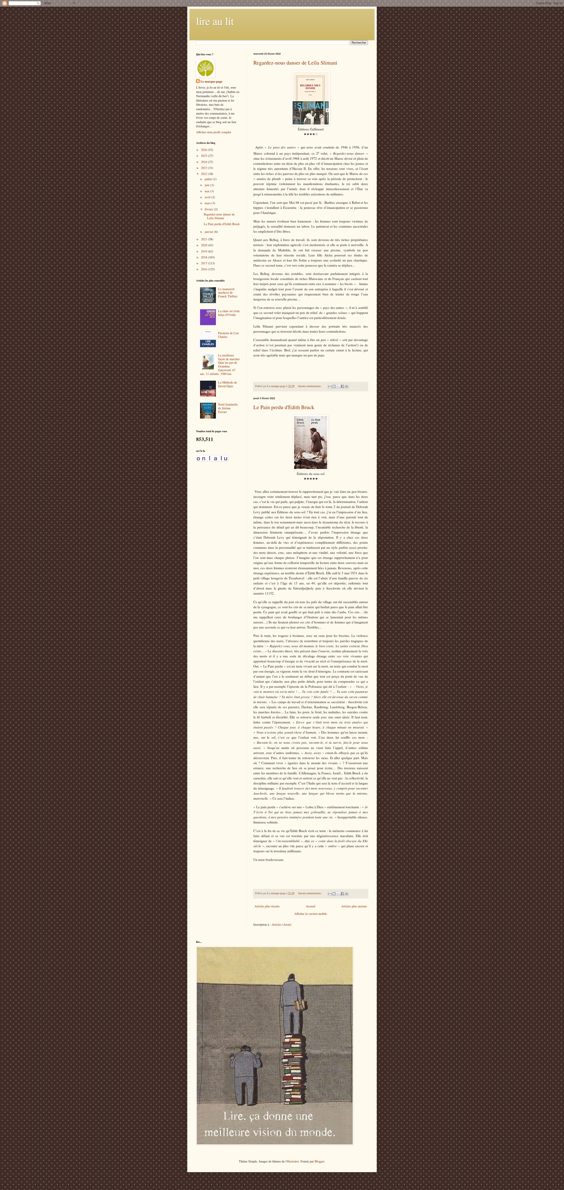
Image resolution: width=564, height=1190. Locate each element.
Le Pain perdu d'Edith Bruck (283, 407)
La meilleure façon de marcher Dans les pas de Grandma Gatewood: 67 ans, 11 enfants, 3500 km (220, 364)
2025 (204, 156)
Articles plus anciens (354, 906)
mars (208, 203)
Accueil (310, 906)
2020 (204, 245)
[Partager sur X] (338, 386)
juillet (209, 179)
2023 (204, 168)
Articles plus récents (267, 906)
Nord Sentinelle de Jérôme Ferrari (228, 408)
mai (207, 191)
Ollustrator (292, 1161)
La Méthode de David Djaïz (227, 384)
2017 (204, 263)
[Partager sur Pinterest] (346, 386)
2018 (204, 257)
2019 (204, 251)
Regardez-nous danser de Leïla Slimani (295, 62)
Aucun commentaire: (310, 386)
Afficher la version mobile (310, 914)
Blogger (319, 1161)
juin (207, 185)
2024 (204, 162)
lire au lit (215, 21)
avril (208, 197)
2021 (204, 239)
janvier (209, 232)
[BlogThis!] (334, 386)
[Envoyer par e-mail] (330, 386)
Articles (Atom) (281, 924)
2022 (204, 174)
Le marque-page (211, 81)
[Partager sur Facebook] (342, 386)
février (209, 209)
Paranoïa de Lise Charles (228, 335)
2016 (204, 269)
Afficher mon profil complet (213, 132)
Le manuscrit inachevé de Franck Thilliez (227, 292)
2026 (204, 150)
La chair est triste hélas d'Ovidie (229, 313)
